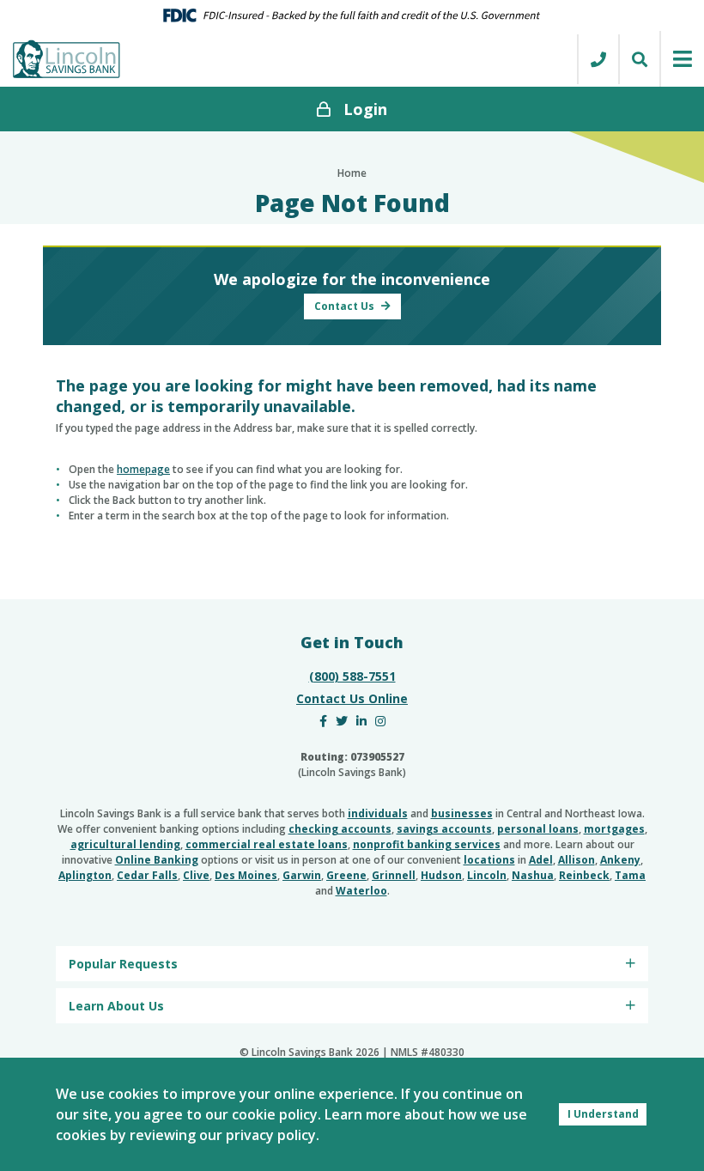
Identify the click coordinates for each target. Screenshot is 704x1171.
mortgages (614, 829)
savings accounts (444, 829)
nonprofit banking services (427, 844)
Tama (630, 875)
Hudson (441, 875)
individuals (378, 813)
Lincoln (487, 875)
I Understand (603, 1114)
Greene (346, 875)
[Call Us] (597, 59)
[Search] (638, 59)
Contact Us (345, 306)
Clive (196, 875)
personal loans (538, 829)
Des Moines (246, 875)
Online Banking (156, 859)
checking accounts (339, 829)
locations (489, 859)
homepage (143, 469)
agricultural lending (125, 844)
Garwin (301, 875)
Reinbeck (584, 875)
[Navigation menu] (681, 59)
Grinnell (394, 875)
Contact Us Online (352, 698)
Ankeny (620, 859)
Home (352, 173)
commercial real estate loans (266, 844)
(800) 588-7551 (352, 676)
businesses (462, 813)
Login (365, 109)
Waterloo (361, 890)
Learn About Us (116, 1006)
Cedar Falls (147, 875)
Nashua (533, 875)
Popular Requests (123, 964)
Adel (541, 859)
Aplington (85, 875)
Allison (576, 859)
